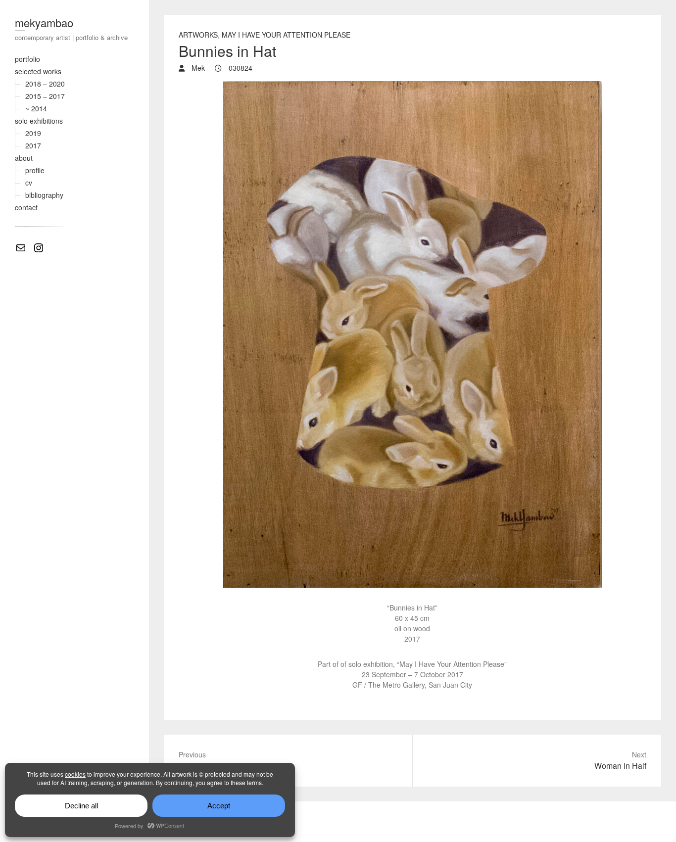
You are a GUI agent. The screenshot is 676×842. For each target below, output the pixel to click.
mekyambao (44, 22)
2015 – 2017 (45, 96)
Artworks (198, 35)
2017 (33, 145)
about (24, 158)
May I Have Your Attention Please (286, 35)
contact (26, 207)
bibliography (44, 195)
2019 (33, 133)
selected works (38, 71)
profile (35, 170)
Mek (197, 68)
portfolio (27, 59)
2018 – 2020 (45, 84)
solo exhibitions (39, 121)
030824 (239, 68)
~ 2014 (36, 108)
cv (28, 182)
